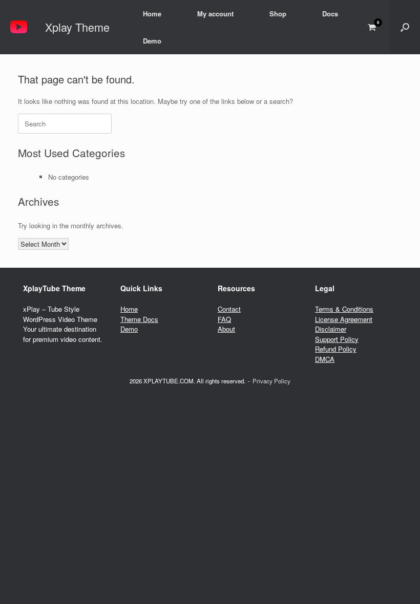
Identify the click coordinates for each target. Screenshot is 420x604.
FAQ (224, 319)
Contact (229, 309)
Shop (277, 13)
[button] (405, 27)
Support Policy (337, 339)
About (226, 329)
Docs (330, 13)
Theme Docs (139, 319)
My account (215, 13)
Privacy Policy (271, 381)
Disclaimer (330, 329)
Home (152, 13)
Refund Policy (335, 349)
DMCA (324, 359)
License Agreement (343, 319)
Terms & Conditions (344, 309)
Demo (152, 41)
